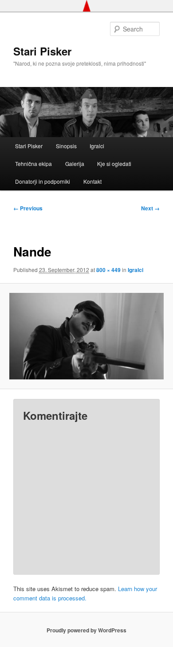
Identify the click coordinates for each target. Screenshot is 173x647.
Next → (150, 208)
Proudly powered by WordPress (86, 630)
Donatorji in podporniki (42, 181)
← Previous (28, 208)
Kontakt (92, 181)
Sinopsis (66, 146)
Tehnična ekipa (33, 163)
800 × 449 (108, 270)
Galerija (74, 163)
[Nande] (86, 336)
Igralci (97, 146)
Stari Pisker (42, 51)
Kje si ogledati (114, 163)
